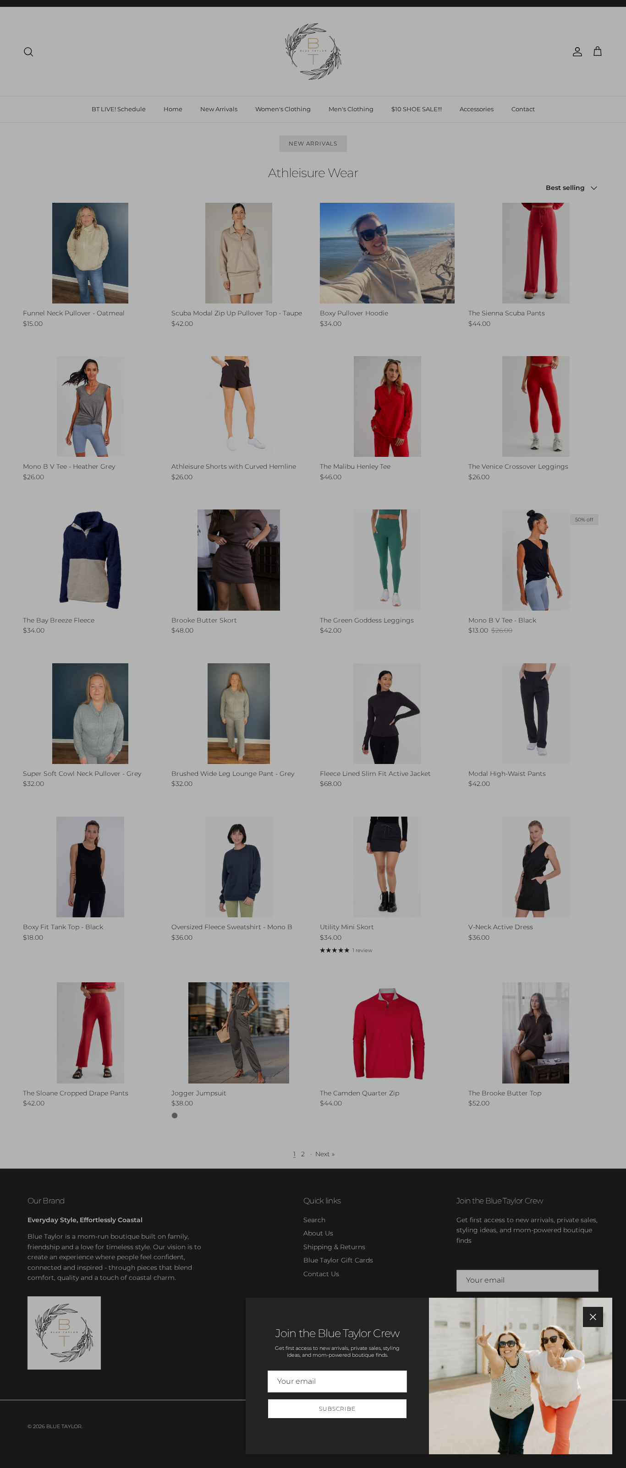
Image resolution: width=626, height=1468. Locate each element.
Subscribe (337, 1408)
